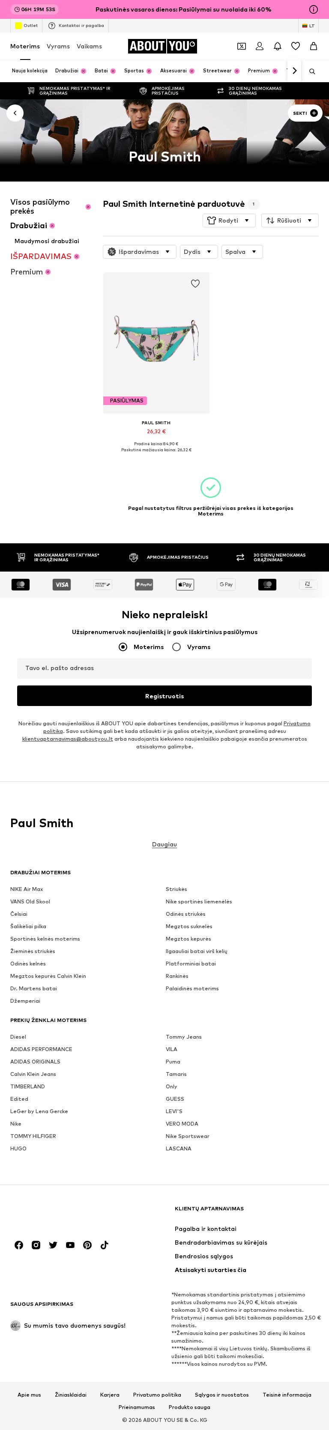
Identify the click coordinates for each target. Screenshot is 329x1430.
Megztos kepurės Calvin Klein (48, 976)
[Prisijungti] (259, 46)
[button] (229, 220)
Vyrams (58, 46)
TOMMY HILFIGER (33, 1136)
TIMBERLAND (27, 1086)
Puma (173, 1061)
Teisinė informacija (287, 1394)
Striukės (176, 889)
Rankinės (177, 976)
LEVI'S (174, 1111)
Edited (19, 1099)
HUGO (18, 1148)
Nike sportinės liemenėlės (199, 901)
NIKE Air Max (26, 889)
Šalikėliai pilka (28, 926)
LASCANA (178, 1148)
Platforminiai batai (191, 963)
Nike (15, 1123)
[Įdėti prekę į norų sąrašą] (195, 284)
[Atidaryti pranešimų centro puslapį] (277, 46)
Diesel (18, 1037)
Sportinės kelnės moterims (45, 938)
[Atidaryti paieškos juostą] (309, 71)
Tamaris (176, 1074)
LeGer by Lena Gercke (39, 1111)
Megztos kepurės (188, 938)
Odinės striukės (186, 914)
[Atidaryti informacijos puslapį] (313, 9)
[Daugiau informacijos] (156, 456)
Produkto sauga (189, 1407)
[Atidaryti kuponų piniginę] (241, 46)
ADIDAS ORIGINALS (35, 1061)
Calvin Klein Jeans (33, 1074)
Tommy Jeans (184, 1037)
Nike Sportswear (187, 1136)
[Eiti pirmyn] (294, 71)
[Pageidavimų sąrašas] (295, 46)
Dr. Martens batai (33, 988)
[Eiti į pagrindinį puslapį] (57, 1212)
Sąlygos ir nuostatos (222, 1394)
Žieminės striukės (32, 951)
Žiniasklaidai (71, 1394)
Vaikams (89, 46)
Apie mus (29, 1394)
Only (171, 1086)
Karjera (110, 1394)
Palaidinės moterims (192, 988)
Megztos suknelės (189, 926)
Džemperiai (25, 1001)
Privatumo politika (157, 1394)
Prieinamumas (137, 1407)
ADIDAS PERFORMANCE (41, 1049)
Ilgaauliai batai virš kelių (196, 951)
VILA (171, 1049)
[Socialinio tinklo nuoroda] (19, 1245)
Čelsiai (18, 914)
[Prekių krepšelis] (313, 46)
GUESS (175, 1099)
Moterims (25, 46)
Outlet (31, 25)
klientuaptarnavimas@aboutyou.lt (67, 739)
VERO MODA (182, 1123)
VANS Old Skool (30, 901)
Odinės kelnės (28, 963)
